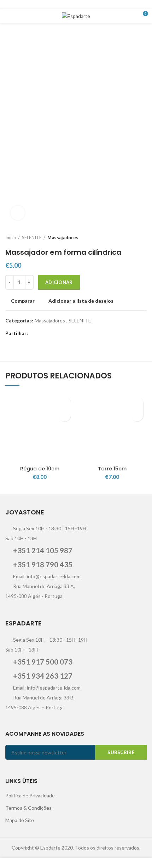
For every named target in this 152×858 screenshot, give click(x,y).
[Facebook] (53, 4)
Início (10, 237)
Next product (143, 237)
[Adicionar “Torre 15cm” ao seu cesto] (137, 415)
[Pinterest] (80, 4)
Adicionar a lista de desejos (80, 300)
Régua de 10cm (39, 468)
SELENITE (32, 237)
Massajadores (62, 237)
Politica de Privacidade (30, 795)
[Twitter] (62, 4)
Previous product (129, 237)
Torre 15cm (112, 468)
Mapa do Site (19, 820)
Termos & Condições (28, 808)
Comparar (23, 300)
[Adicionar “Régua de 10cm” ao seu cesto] (64, 415)
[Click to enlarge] (18, 213)
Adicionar (59, 282)
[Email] (71, 4)
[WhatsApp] (89, 4)
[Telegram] (98, 4)
